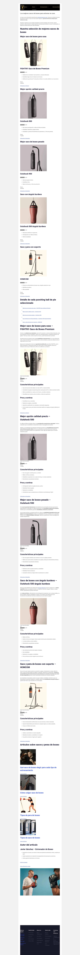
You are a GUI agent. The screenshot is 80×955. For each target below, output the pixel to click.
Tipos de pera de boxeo (30, 815)
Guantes (25, 7)
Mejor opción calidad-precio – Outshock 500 (32, 311)
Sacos (33, 7)
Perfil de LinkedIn (23, 862)
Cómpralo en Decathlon (25, 138)
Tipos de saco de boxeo (30, 838)
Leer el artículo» (23, 773)
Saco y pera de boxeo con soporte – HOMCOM (32, 322)
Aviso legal (22, 941)
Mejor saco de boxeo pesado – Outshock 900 (32, 315)
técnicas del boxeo (42, 587)
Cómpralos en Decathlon (25, 496)
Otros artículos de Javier (25, 866)
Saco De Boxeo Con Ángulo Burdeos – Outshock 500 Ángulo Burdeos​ (37, 318)
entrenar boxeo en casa (42, 17)
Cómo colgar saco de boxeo (32, 793)
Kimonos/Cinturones (57, 7)
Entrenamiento (43, 7)
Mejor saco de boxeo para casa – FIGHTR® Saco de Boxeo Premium (36, 308)
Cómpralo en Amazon (24, 85)
